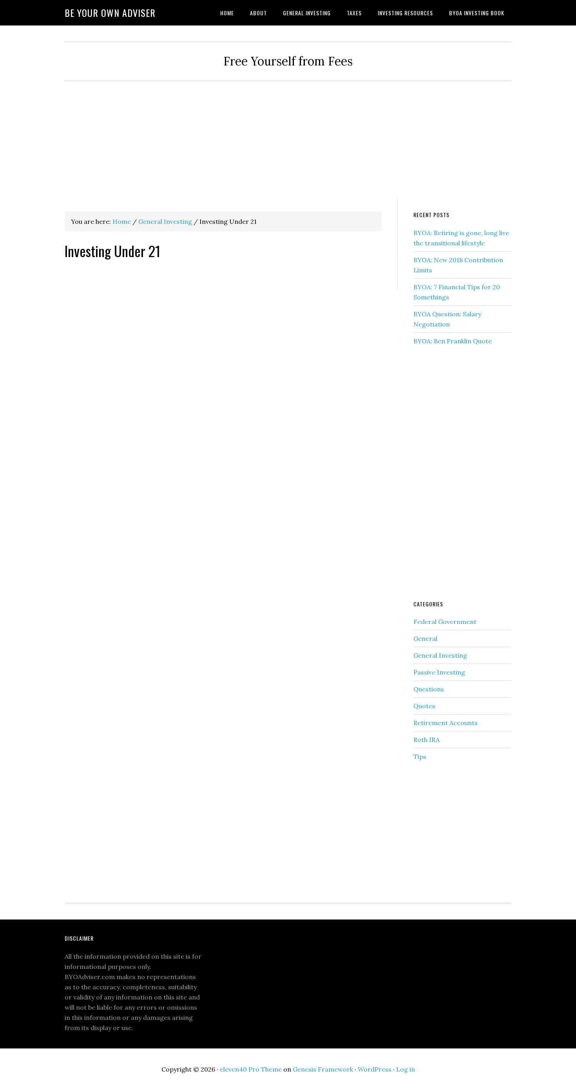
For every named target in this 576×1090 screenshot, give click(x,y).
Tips (419, 756)
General (425, 638)
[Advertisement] (288, 140)
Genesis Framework (323, 1069)
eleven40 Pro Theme (251, 1069)
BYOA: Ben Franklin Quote (452, 341)
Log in (405, 1069)
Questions (428, 689)
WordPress (374, 1069)
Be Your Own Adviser (110, 12)
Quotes (424, 706)
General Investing (440, 655)
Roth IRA (426, 740)
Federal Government (444, 622)
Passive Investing (439, 672)
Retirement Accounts (445, 723)
